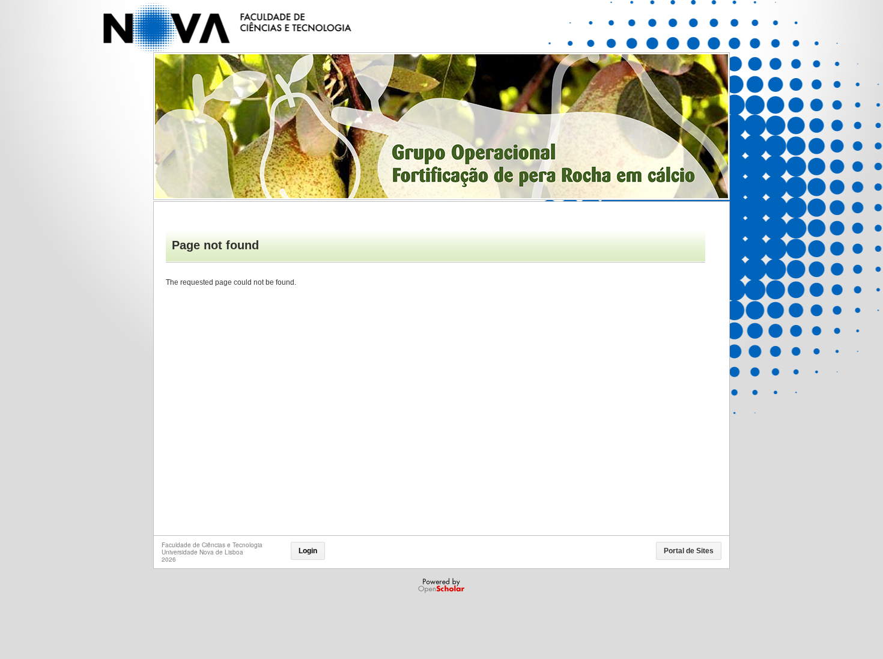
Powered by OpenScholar (442, 586)
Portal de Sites (689, 551)
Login (308, 551)
